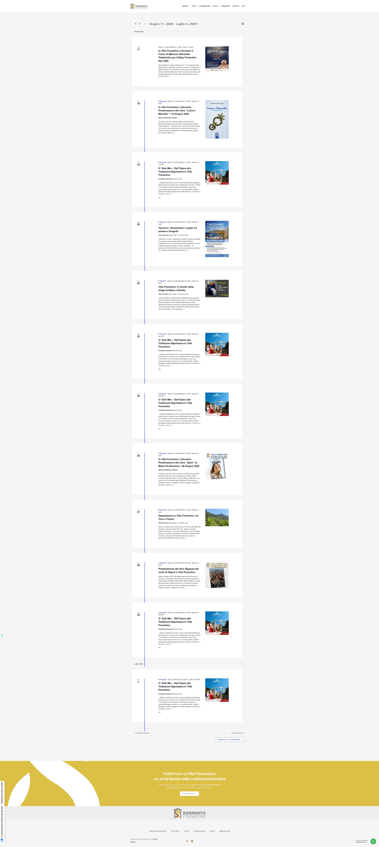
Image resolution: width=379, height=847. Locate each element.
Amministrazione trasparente (157, 831)
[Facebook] (192, 841)
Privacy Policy (175, 831)
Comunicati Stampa (199, 831)
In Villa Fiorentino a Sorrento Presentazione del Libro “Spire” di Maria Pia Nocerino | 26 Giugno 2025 (178, 462)
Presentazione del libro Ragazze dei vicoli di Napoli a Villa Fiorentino (178, 570)
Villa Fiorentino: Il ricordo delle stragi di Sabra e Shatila (176, 288)
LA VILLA (215, 6)
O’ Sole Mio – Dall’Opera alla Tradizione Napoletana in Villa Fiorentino (175, 171)
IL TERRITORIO (225, 6)
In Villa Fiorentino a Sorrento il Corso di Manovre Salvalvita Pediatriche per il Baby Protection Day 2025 (177, 55)
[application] (189, 6)
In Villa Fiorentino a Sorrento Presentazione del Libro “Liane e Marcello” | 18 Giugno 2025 (176, 110)
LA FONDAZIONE (204, 6)
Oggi (145, 24)
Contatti (186, 831)
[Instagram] (187, 841)
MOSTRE (185, 6)
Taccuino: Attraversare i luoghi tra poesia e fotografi (177, 229)
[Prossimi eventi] (139, 24)
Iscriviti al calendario (229, 740)
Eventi (194, 6)
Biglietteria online (225, 831)
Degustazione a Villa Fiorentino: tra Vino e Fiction (178, 517)
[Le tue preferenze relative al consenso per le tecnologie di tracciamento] (2, 635)
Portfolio (212, 831)
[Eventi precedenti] (135, 24)
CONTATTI (235, 6)
